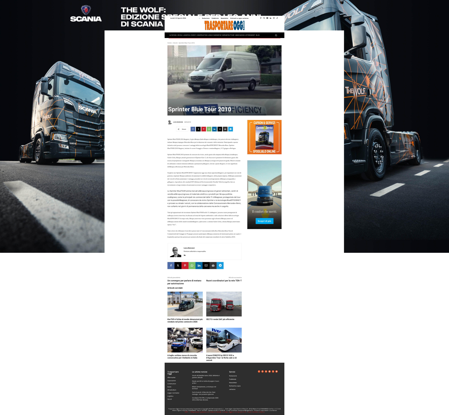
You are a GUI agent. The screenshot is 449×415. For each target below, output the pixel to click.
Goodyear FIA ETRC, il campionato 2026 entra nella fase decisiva (205, 399)
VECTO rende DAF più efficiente (220, 319)
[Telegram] (230, 129)
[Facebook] (260, 18)
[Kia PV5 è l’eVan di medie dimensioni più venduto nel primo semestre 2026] (185, 304)
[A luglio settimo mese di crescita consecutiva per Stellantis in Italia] (185, 340)
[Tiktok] (277, 18)
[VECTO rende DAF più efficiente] (224, 304)
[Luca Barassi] (170, 122)
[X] (198, 129)
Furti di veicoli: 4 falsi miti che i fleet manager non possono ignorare (203, 393)
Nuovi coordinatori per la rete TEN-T (224, 280)
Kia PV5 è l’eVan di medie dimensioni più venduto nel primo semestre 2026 (185, 320)
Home (169, 43)
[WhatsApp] (209, 129)
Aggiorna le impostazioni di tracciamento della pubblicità (247, 412)
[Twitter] (264, 18)
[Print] (225, 129)
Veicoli (175, 43)
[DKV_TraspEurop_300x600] (264, 231)
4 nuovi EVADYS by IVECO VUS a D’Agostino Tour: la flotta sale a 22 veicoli (221, 357)
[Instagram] (273, 18)
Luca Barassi (178, 122)
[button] (276, 35)
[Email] (219, 129)
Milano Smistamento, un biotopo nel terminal (204, 388)
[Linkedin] (270, 18)
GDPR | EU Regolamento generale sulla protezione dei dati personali (206, 412)
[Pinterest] (203, 129)
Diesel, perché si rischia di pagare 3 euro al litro (205, 382)
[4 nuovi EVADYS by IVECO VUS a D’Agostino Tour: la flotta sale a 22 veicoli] (224, 340)
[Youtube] (267, 18)
